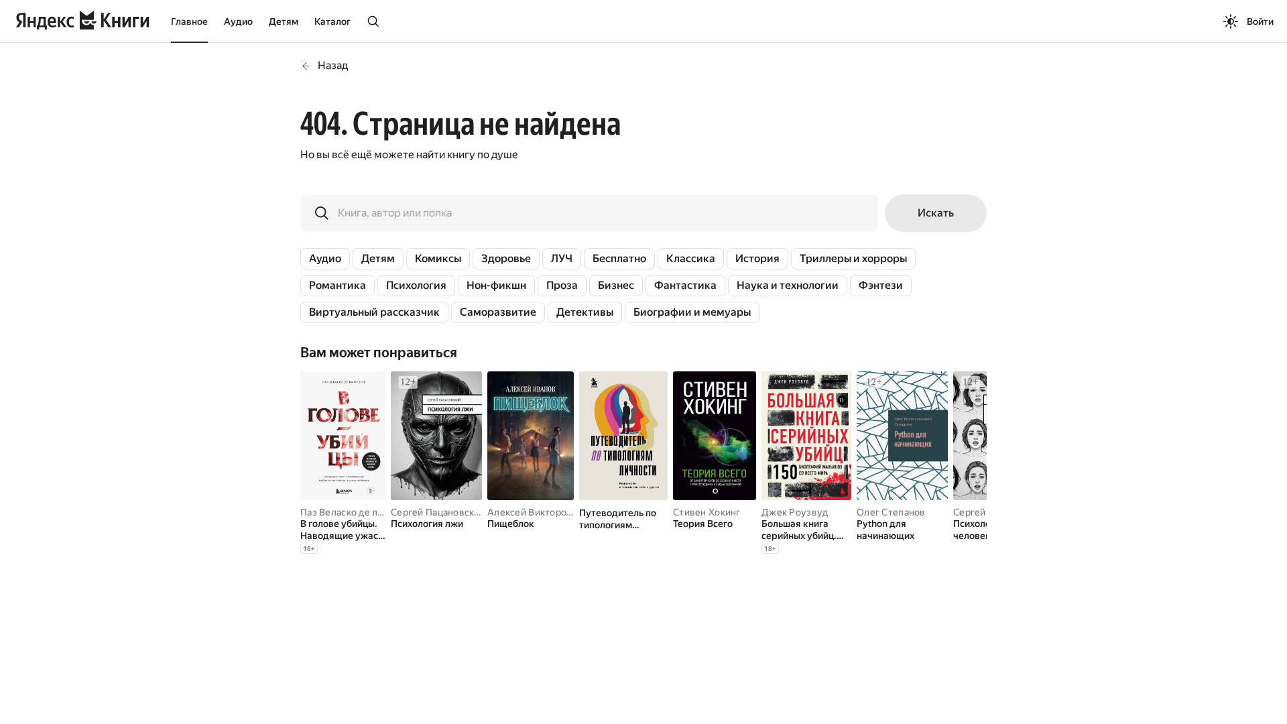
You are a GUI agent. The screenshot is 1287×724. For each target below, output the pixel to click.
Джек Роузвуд (794, 512)
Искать (936, 212)
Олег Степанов (891, 512)
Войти (1260, 21)
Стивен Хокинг (707, 512)
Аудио (238, 21)
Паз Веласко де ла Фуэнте (360, 512)
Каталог (332, 21)
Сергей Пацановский (438, 512)
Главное (189, 21)
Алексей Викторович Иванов (553, 512)
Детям (283, 21)
